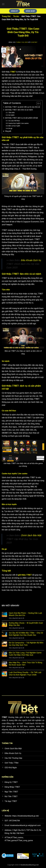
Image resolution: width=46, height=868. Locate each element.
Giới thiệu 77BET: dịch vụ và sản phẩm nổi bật (21, 118)
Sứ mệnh (11, 115)
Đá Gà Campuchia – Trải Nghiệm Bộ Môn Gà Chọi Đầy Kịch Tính (26, 644)
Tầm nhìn (11, 112)
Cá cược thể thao (14, 121)
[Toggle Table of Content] (37, 103)
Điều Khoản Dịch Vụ (30, 260)
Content (34, 42)
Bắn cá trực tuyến (14, 126)
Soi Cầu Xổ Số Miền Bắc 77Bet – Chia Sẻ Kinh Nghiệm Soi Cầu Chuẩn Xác (26, 634)
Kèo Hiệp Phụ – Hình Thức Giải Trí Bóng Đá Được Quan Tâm (25, 663)
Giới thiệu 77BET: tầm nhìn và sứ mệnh (19, 110)
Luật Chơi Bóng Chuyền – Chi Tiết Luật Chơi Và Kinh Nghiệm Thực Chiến (25, 673)
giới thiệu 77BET (25, 575)
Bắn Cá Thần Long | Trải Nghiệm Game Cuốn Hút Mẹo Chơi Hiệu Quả (25, 654)
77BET (13, 72)
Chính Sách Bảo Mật (31, 535)
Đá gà (10, 128)
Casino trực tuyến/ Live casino (18, 123)
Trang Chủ (6, 16)
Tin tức (16, 16)
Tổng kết (8, 131)
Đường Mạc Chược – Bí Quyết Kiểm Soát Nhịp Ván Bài (26, 624)
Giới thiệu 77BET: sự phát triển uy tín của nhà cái (22, 107)
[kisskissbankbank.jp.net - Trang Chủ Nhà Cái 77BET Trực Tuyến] (23, 4)
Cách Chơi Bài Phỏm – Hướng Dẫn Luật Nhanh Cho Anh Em (25, 614)
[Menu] (3, 4)
